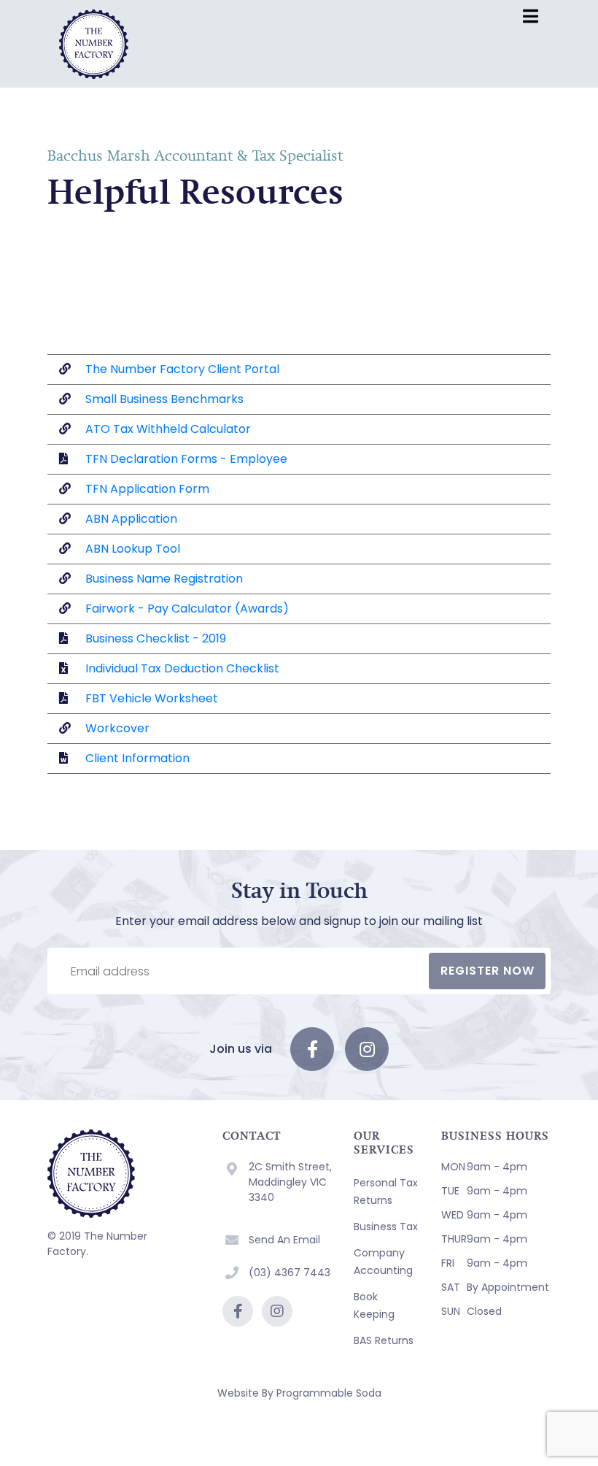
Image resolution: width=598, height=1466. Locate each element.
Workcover (117, 728)
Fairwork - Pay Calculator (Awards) (187, 608)
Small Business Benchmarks (164, 399)
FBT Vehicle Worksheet (150, 698)
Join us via (240, 1048)
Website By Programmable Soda (299, 1393)
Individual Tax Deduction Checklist (182, 668)
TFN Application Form (147, 488)
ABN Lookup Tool (132, 548)
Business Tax (386, 1226)
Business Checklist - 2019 (155, 638)
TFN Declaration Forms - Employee (186, 458)
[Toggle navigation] (530, 16)
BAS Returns (383, 1340)
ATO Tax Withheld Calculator (168, 429)
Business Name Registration (164, 578)
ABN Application (131, 518)
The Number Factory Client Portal (182, 369)
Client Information (137, 758)
